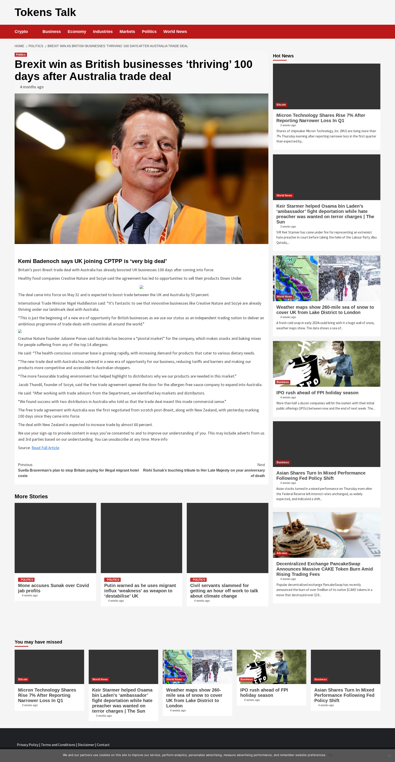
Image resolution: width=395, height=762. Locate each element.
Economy (77, 31)
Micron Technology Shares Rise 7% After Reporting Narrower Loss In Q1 (320, 118)
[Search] (377, 31)
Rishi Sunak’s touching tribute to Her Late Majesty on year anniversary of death (204, 470)
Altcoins (282, 553)
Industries (103, 31)
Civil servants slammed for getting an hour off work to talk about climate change (224, 590)
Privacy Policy (27, 744)
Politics (149, 31)
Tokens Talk (45, 12)
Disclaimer (86, 744)
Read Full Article (45, 447)
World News (175, 31)
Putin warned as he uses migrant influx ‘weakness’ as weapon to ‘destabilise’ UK (140, 590)
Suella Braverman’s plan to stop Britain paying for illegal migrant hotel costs (78, 470)
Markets (127, 31)
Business (52, 31)
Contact (103, 744)
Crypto (21, 31)
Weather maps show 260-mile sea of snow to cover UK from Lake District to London (325, 310)
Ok (330, 755)
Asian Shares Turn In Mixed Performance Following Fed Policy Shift (321, 475)
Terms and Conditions (58, 744)
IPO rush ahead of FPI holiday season (317, 392)
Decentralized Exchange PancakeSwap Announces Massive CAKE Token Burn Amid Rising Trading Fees (324, 569)
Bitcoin (281, 104)
